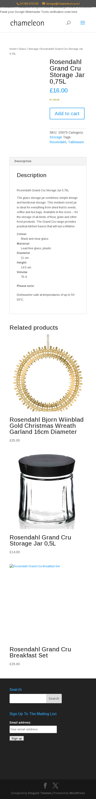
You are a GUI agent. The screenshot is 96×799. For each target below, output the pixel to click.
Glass (22, 48)
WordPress (77, 793)
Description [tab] (22, 161)
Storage (33, 48)
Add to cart (67, 113)
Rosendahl (58, 142)
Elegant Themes (39, 793)
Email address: (20, 722)
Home (13, 48)
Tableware (76, 142)
